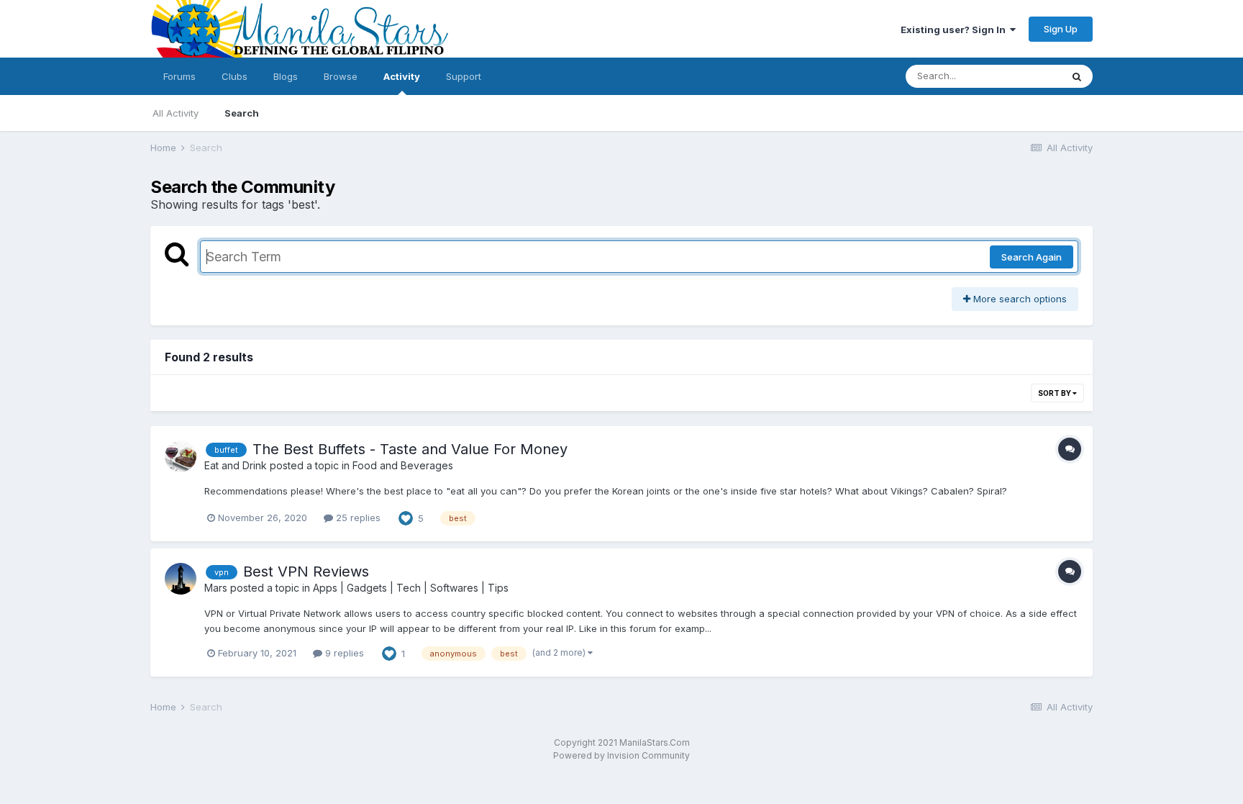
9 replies (343, 653)
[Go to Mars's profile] (180, 579)
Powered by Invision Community (621, 755)
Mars (215, 588)
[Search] (1077, 76)
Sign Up (1061, 29)
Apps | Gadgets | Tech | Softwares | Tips (411, 588)
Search (241, 113)
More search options (1018, 298)
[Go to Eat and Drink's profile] (180, 456)
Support (463, 76)
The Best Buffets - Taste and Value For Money (410, 449)
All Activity (175, 113)
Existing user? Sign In (955, 29)
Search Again (1031, 257)
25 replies (357, 517)
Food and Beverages (402, 465)
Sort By (1055, 393)
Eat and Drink (235, 465)
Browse (341, 76)
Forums (179, 76)
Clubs (234, 76)
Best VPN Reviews (306, 571)
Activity (401, 76)
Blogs (285, 76)
